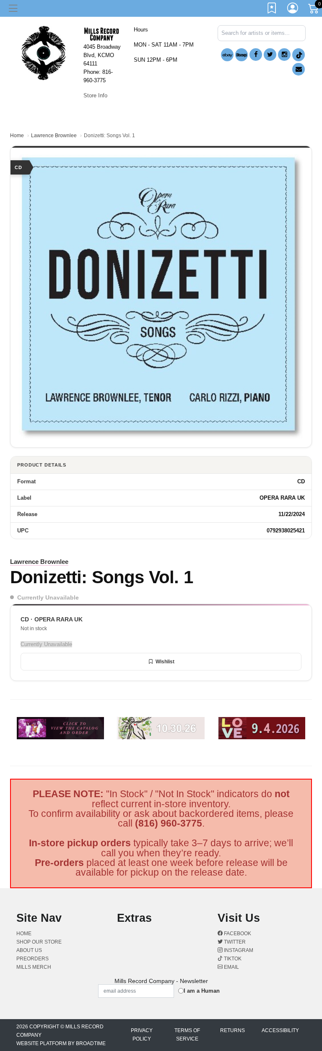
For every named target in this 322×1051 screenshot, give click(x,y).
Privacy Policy (142, 1035)
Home (17, 135)
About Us (29, 950)
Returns (232, 1030)
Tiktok (232, 959)
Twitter (234, 942)
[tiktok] (298, 54)
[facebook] (256, 54)
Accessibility (280, 1030)
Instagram (238, 950)
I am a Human (202, 991)
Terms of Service (187, 1035)
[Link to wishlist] (272, 9)
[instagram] (284, 54)
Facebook (237, 933)
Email (231, 967)
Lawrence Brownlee (54, 135)
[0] (314, 10)
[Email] (298, 69)
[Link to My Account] (293, 9)
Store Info (95, 95)
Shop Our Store (39, 942)
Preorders (32, 959)
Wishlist (165, 662)
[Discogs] (241, 54)
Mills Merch (33, 967)
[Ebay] (227, 54)
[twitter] (270, 54)
